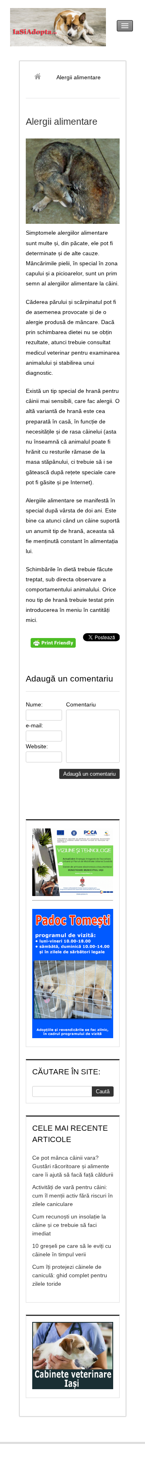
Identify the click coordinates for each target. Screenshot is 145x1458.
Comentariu (81, 704)
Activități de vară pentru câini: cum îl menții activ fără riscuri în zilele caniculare (72, 1195)
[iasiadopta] (40, 77)
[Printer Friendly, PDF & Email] (54, 645)
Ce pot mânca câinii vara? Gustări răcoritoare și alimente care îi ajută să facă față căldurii (72, 1166)
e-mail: (34, 725)
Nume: (34, 704)
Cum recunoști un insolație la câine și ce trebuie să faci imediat (69, 1225)
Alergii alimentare (61, 121)
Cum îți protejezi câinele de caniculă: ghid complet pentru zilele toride (69, 1275)
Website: (37, 746)
